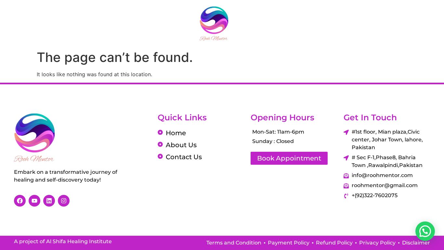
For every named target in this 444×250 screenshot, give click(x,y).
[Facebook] (367, 23)
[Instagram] (384, 23)
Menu (35, 24)
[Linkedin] (416, 23)
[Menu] (11, 23)
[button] (425, 231)
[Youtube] (400, 23)
